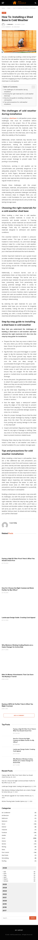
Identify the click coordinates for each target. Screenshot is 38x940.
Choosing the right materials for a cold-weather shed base (19, 95)
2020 (5, 901)
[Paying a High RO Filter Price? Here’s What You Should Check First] (19, 546)
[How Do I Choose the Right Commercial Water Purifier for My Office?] (19, 576)
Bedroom (4, 821)
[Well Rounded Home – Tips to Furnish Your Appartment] (19, 3)
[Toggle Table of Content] (32, 86)
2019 (5, 904)
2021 (4, 897)
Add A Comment (19, 715)
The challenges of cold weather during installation (16, 90)
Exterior (4, 827)
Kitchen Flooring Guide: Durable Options (13, 801)
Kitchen (4, 844)
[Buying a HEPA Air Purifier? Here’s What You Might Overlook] (19, 692)
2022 (5, 894)
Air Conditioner (6, 812)
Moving (4, 847)
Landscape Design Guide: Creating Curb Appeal (18, 617)
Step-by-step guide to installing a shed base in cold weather (18, 99)
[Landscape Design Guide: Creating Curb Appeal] (19, 605)
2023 (5, 891)
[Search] (35, 3)
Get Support (19, 930)
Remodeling (5, 858)
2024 (5, 888)
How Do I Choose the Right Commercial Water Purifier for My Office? (23, 740)
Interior (4, 841)
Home (3, 13)
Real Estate (5, 855)
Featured (4, 829)
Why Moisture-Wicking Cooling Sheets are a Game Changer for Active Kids (17, 646)
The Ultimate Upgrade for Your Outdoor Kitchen (15, 796)
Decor (3, 824)
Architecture (5, 815)
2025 (5, 884)
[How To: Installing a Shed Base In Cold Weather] (19, 41)
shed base (13, 118)
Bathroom (5, 818)
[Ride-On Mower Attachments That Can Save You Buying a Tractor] (19, 662)
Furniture (4, 832)
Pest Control (5, 852)
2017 (4, 910)
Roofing (4, 861)
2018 (5, 907)
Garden (4, 835)
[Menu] (3, 3)
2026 (5, 868)
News (3, 849)
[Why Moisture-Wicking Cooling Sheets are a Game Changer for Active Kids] (19, 633)
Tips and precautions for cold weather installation (15, 103)
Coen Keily (10, 24)
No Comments (7, 27)
